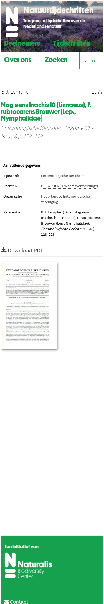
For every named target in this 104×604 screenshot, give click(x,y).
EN (93, 60)
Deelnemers (22, 42)
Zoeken (56, 59)
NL (84, 60)
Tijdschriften (71, 42)
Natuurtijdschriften (58, 10)
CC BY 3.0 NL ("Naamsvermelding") (69, 186)
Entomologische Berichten (31, 128)
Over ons (17, 59)
